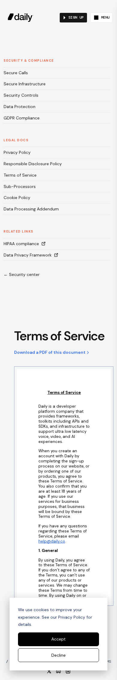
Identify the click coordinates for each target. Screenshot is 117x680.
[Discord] (58, 671)
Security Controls (21, 95)
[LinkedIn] (68, 671)
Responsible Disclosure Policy (33, 163)
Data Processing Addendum (31, 209)
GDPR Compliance (22, 118)
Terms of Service (20, 175)
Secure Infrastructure (25, 83)
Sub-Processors (20, 186)
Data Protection (19, 106)
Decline (58, 655)
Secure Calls (16, 72)
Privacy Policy (17, 152)
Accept (58, 639)
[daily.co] (20, 17)
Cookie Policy (17, 197)
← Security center (22, 274)
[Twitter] (49, 671)
